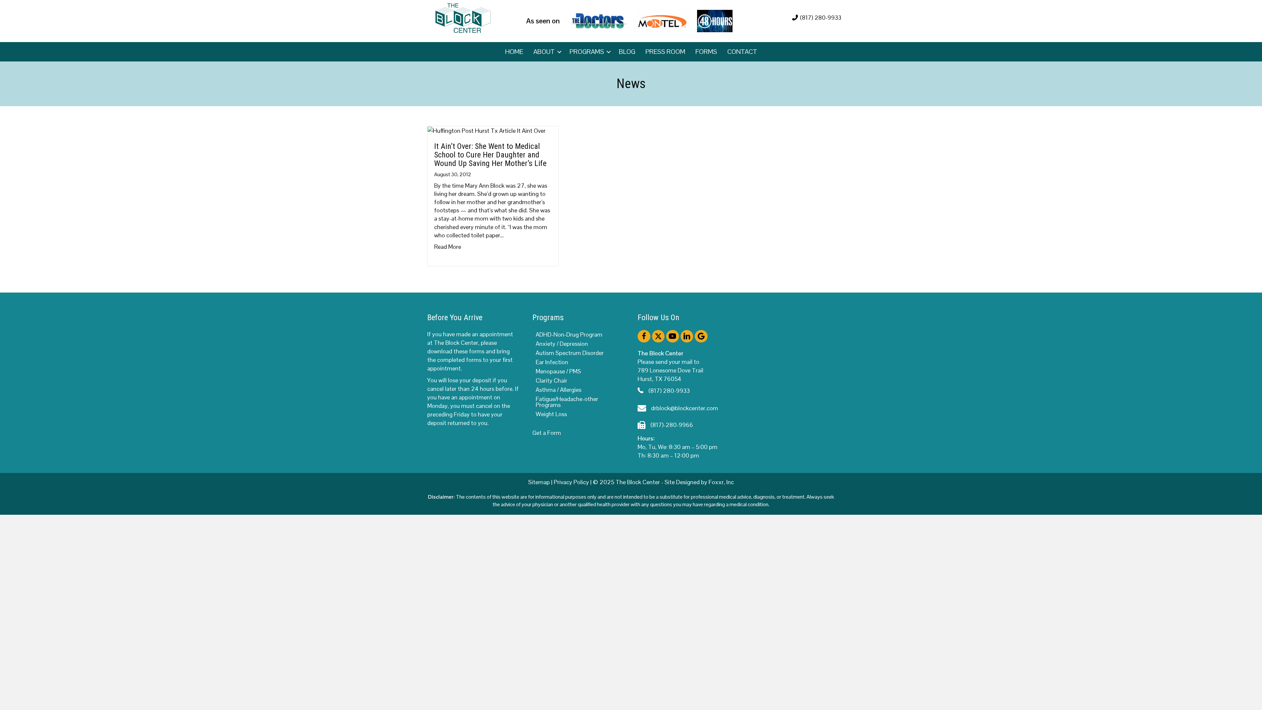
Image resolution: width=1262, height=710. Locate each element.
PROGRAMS (587, 51)
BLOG (627, 51)
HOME (514, 51)
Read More (447, 246)
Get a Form (546, 433)
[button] (559, 51)
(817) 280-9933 (820, 17)
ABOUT (544, 51)
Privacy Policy (571, 482)
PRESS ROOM (665, 51)
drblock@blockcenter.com (684, 408)
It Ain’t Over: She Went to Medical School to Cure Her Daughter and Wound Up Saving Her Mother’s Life (490, 155)
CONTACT (742, 51)
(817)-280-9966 (671, 425)
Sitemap (539, 482)
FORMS (706, 51)
